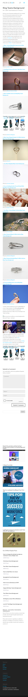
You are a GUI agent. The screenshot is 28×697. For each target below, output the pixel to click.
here (18, 337)
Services (4, 669)
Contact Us (5, 675)
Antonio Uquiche (10, 183)
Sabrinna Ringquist (11, 134)
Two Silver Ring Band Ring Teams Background (14, 163)
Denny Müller (10, 231)
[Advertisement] (14, 429)
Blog (4, 665)
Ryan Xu (8, 161)
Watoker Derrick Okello (12, 90)
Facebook (5, 678)
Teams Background (13, 10)
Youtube (4, 680)
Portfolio (5, 667)
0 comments (20, 10)
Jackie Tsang (9, 66)
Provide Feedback (6, 676)
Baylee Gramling (10, 207)
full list (10, 42)
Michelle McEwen (10, 304)
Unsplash (10, 37)
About (4, 664)
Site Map (5, 686)
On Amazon (5, 129)
